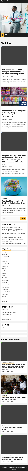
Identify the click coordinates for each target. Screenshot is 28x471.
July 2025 (4, 268)
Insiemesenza (5, 328)
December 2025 (5, 256)
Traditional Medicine (6, 319)
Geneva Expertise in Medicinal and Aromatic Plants (14, 243)
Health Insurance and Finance (9, 312)
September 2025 (6, 263)
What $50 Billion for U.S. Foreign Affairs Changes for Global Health (14, 398)
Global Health (4, 67)
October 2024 (5, 289)
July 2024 (4, 296)
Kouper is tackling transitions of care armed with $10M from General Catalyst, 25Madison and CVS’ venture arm (14, 160)
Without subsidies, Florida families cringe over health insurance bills (12, 458)
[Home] (3, 35)
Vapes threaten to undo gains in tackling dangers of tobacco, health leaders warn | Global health (14, 114)
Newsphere (21, 467)
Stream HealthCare (6, 317)
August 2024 (5, 294)
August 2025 (5, 266)
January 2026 (5, 254)
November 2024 (5, 287)
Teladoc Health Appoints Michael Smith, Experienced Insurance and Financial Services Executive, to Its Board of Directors (12, 229)
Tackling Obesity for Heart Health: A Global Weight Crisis (13, 202)
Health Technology (6, 153)
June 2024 (4, 299)
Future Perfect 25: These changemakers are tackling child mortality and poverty (13, 72)
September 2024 (6, 292)
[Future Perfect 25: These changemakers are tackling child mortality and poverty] (14, 55)
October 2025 (5, 261)
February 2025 (5, 280)
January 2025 (5, 282)
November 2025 (5, 259)
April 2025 (4, 275)
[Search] (26, 35)
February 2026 (5, 252)
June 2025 (4, 270)
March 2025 (4, 277)
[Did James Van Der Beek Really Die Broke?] (14, 414)
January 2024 (5, 301)
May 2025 (4, 273)
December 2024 (5, 285)
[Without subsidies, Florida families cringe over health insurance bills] (14, 444)
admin (12, 76)
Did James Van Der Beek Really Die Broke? (12, 237)
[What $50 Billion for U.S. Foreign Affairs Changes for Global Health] (14, 384)
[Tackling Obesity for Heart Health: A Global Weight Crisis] (14, 186)
